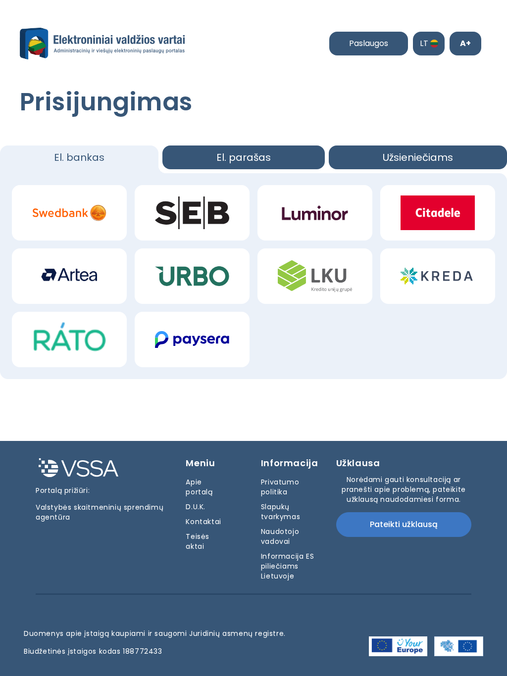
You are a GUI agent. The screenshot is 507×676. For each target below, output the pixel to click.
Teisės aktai (197, 541)
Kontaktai (203, 522)
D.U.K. (195, 507)
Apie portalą (199, 487)
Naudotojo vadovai (280, 536)
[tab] (79, 159)
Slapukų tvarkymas (280, 512)
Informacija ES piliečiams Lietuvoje (287, 566)
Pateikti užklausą (404, 524)
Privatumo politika (280, 487)
